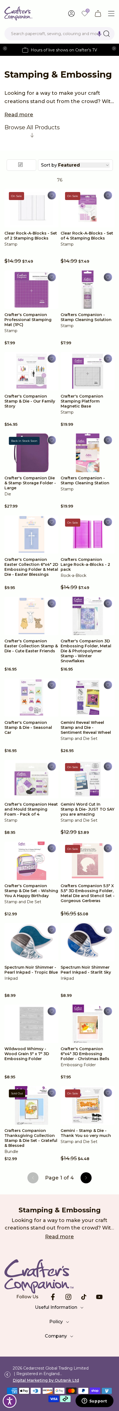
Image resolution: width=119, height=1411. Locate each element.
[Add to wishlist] (51, 195)
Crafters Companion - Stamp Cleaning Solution (86, 317)
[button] (99, 33)
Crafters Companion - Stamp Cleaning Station (85, 480)
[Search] (106, 33)
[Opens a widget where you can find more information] (94, 1401)
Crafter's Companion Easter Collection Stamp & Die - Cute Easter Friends (31, 646)
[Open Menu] (111, 13)
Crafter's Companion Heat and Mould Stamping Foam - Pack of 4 (31, 809)
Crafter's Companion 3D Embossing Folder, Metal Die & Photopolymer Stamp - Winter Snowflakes (86, 651)
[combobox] (59, 33)
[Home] (18, 13)
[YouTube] (99, 1297)
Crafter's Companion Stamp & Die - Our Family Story (29, 401)
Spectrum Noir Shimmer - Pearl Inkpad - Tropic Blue (31, 970)
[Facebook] (53, 1297)
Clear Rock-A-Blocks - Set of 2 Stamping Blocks (30, 236)
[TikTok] (84, 1297)
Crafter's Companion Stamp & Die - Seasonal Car (28, 727)
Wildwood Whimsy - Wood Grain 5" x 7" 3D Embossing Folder (26, 1053)
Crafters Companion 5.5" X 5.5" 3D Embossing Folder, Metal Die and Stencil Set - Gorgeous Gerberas (88, 893)
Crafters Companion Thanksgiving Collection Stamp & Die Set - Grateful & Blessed (30, 1138)
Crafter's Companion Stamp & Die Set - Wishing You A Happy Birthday (31, 890)
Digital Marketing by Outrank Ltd (46, 1380)
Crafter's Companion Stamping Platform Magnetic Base (82, 401)
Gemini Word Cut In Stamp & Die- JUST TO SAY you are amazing (87, 809)
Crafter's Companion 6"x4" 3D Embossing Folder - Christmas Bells (85, 1053)
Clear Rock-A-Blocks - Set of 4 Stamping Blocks (87, 236)
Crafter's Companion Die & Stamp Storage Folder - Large (30, 482)
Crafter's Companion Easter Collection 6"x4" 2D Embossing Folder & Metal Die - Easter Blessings (31, 567)
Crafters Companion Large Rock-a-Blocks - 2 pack (85, 564)
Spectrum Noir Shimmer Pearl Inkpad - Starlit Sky (86, 970)
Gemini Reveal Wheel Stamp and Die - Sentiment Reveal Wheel (86, 727)
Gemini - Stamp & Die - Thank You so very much (86, 1133)
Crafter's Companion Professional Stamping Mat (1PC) (27, 319)
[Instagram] (68, 1297)
